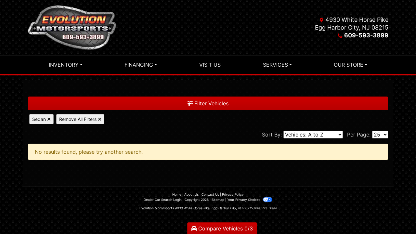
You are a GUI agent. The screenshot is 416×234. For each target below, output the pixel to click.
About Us (191, 194)
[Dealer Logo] (72, 27)
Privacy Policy (233, 194)
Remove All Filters (78, 119)
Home (176, 194)
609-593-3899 (366, 35)
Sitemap (218, 200)
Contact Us (210, 194)
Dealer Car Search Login (163, 200)
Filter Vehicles (210, 103)
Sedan (39, 119)
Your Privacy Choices (244, 200)
